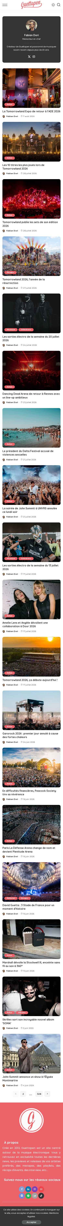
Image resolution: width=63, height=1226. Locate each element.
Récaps (10, 272)
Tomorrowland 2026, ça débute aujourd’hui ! (30, 680)
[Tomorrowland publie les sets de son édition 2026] (31, 199)
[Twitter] (29, 57)
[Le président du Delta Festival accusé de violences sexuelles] (31, 428)
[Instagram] (34, 57)
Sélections (26, 330)
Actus (9, 104)
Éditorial (11, 898)
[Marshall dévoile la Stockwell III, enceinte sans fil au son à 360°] (31, 939)
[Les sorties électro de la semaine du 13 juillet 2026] (31, 542)
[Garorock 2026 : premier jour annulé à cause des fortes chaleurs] (31, 710)
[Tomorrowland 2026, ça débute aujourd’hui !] (31, 656)
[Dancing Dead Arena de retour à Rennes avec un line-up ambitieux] (31, 370)
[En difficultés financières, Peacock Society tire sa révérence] (31, 767)
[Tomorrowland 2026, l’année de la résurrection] (31, 256)
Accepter (31, 1222)
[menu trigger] (5, 5)
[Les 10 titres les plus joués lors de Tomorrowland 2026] (31, 141)
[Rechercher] (59, 5)
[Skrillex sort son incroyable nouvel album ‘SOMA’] (31, 996)
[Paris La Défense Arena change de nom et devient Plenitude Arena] (31, 824)
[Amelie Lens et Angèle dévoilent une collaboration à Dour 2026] (31, 599)
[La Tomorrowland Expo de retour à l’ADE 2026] (31, 88)
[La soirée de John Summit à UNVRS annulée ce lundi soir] (31, 485)
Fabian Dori (12, 116)
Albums (22, 1013)
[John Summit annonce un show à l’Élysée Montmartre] (31, 1053)
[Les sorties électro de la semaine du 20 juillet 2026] (31, 313)
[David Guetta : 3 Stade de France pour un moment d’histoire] (31, 882)
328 (39, 1094)
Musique (11, 330)
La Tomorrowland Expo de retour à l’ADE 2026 (31, 111)
